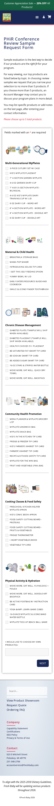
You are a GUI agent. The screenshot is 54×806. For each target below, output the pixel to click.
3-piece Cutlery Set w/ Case (25, 168)
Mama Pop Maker (19, 262)
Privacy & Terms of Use (18, 737)
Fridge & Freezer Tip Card (24, 441)
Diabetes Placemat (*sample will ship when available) (28, 340)
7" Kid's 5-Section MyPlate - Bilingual (25, 189)
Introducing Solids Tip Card (26, 266)
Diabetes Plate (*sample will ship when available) (28, 332)
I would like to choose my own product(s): (23, 643)
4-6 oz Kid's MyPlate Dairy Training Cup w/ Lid (24, 197)
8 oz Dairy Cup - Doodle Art (25, 217)
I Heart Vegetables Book (23, 540)
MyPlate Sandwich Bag (22, 427)
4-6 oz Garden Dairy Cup (23, 182)
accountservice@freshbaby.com (23, 765)
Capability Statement (17, 728)
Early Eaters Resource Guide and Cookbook (28, 283)
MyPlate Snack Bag (20, 431)
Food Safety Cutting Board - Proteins (26, 521)
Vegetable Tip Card (20, 544)
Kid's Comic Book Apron (23, 514)
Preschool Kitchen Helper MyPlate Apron (25, 508)
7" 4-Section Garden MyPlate (26, 178)
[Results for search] (27, 696)
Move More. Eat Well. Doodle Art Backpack (28, 595)
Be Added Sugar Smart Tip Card (27, 360)
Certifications (13, 731)
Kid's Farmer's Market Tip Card (27, 446)
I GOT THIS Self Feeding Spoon (26, 271)
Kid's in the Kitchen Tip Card (26, 436)
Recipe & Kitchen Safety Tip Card (28, 456)
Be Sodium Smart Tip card (24, 355)
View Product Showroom (23, 700)
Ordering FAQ (16, 710)
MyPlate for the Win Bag (24, 460)
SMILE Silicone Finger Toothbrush (29, 289)
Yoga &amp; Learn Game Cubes (26, 609)
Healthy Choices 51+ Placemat (27, 346)
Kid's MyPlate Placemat (23, 173)
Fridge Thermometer (21, 535)
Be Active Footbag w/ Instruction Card (29, 603)
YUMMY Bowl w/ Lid (20, 276)
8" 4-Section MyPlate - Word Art (27, 208)
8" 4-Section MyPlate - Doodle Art (29, 213)
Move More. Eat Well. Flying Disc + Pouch (29, 587)
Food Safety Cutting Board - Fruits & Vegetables (26, 529)
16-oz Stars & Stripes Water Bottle (29, 365)
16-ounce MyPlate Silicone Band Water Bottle (28, 616)
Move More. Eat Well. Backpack (27, 378)
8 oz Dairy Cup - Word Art (24, 203)
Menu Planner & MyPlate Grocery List (29, 420)
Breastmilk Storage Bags (24, 257)
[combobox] (27, 691)
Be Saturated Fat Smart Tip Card (28, 350)
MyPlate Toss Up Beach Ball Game (28, 622)
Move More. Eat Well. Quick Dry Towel (27, 372)
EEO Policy (12, 734)
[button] (37, 17)
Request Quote (16, 705)
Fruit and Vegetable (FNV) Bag (26, 465)
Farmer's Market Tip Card (24, 451)
